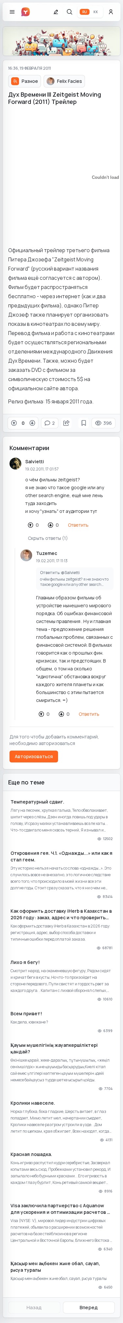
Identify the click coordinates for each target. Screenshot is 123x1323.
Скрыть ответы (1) (48, 538)
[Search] (69, 12)
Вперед (89, 1307)
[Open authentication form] (111, 12)
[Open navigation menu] (12, 12)
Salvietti (34, 461)
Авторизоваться (34, 756)
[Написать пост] (56, 12)
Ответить (78, 525)
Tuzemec (46, 553)
